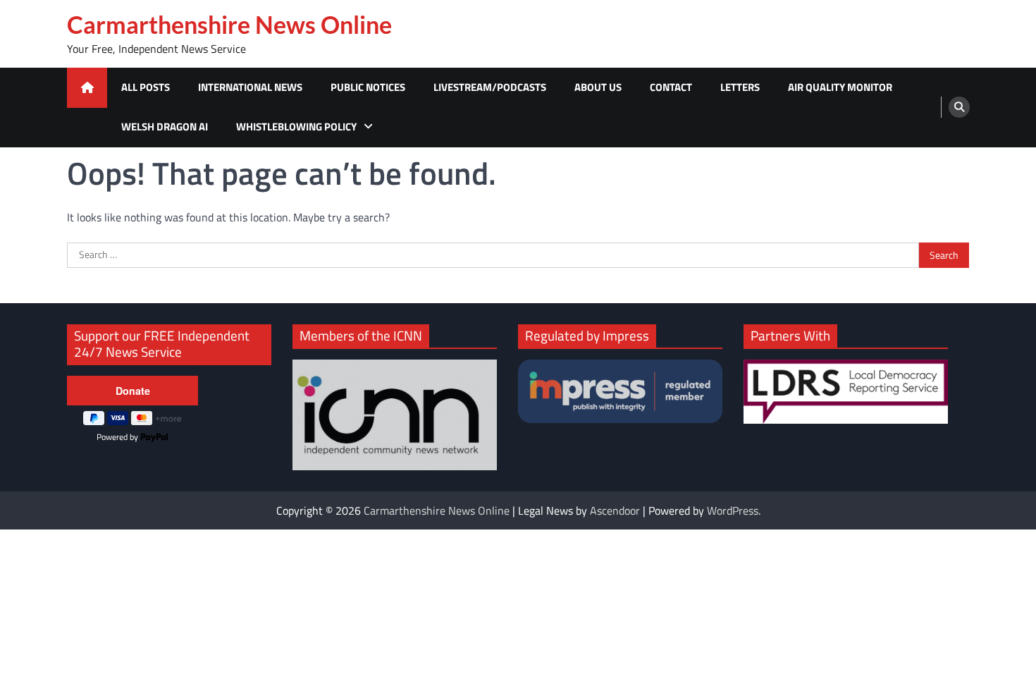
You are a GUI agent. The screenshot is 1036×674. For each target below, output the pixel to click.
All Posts (145, 87)
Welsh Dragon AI (164, 126)
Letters (740, 87)
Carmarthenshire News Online (229, 25)
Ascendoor (615, 510)
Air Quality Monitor (840, 87)
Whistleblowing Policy (296, 126)
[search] (959, 107)
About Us (598, 87)
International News (250, 87)
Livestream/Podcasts (489, 87)
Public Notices (368, 87)
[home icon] (87, 88)
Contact (671, 87)
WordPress (732, 510)
